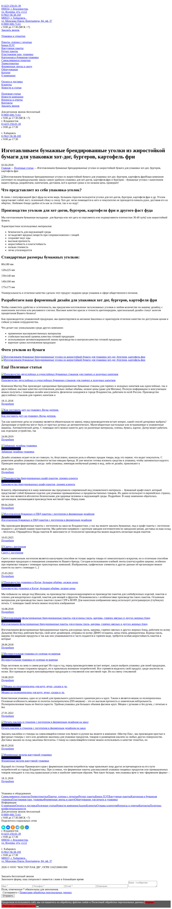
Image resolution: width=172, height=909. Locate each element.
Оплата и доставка (12, 81)
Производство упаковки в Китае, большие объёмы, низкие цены (38, 588)
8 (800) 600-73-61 (11, 24)
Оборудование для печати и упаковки (96, 799)
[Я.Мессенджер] (3, 827)
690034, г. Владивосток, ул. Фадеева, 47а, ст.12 (15, 10)
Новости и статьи (11, 87)
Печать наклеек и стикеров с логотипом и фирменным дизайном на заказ (43, 728)
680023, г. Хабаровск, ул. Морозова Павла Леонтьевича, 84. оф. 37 (26, 19)
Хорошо (150, 902)
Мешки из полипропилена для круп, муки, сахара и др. (33, 692)
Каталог (6, 72)
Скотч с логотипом (12, 552)
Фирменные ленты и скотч (16, 66)
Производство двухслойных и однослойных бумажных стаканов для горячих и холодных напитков (58, 380)
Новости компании (12, 96)
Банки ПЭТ (8, 45)
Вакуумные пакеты (12, 48)
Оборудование (9, 69)
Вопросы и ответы (12, 99)
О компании (8, 75)
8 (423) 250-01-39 (11, 5)
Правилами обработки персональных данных (45, 892)
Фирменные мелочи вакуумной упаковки (25, 760)
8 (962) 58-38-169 (11, 14)
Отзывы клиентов (107, 805)
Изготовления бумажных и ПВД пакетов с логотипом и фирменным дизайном (46, 520)
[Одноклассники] (13, 827)
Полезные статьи (11, 93)
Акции (82, 805)
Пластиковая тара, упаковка (17, 54)
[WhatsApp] (22, 827)
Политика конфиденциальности (19, 906)
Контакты (7, 102)
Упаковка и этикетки (13, 36)
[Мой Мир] (27, 827)
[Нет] (37, 906)
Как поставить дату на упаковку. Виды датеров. (28, 416)
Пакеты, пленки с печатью (16, 42)
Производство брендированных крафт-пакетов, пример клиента (38, 484)
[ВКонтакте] (8, 827)
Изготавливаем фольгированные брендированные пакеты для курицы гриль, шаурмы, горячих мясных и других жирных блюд (74, 624)
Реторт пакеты (9, 51)
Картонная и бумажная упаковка (20, 57)
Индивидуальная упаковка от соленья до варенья (29, 659)
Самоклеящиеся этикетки (16, 60)
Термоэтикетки (10, 63)
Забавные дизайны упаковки (17, 451)
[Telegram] (17, 827)
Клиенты (6, 84)
